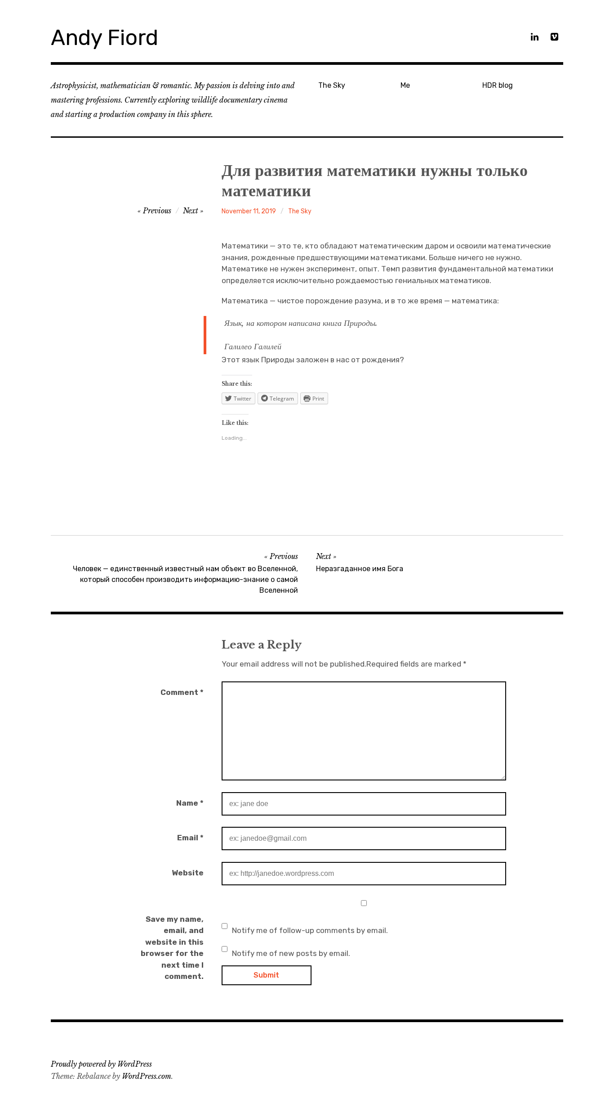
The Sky (331, 85)
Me (405, 85)
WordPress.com (146, 1076)
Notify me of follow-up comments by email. (310, 930)
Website (188, 872)
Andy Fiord (104, 37)
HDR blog (497, 85)
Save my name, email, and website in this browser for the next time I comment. (172, 948)
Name (190, 802)
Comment (182, 692)
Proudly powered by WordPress (101, 1063)
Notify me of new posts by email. (291, 953)
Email (190, 837)
